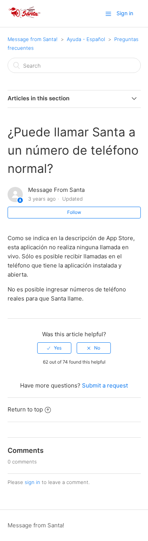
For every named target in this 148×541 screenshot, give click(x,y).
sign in (32, 482)
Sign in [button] (125, 13)
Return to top (25, 409)
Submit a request (105, 385)
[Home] (25, 17)
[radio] (54, 348)
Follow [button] (74, 212)
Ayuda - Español (86, 39)
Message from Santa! (33, 39)
